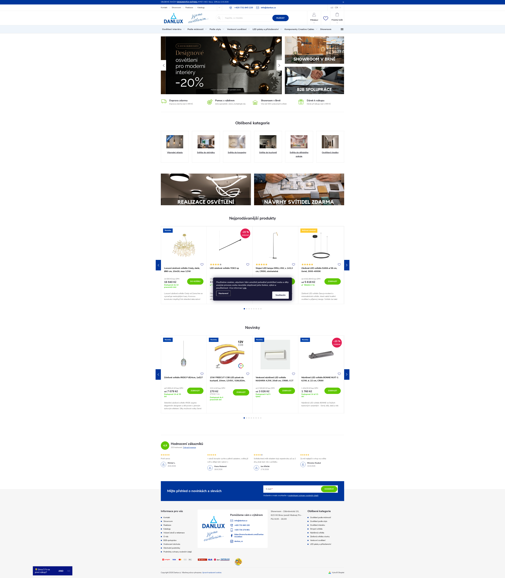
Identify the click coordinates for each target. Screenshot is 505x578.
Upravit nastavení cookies (211, 572)
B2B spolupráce (169, 540)
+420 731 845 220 (242, 525)
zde (244, 287)
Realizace (189, 7)
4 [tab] (251, 308)
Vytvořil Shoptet (338, 572)
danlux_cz (238, 541)
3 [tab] (249, 308)
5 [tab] (253, 308)
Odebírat (329, 489)
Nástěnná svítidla (317, 533)
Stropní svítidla (316, 529)
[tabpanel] (184, 265)
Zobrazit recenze (189, 447)
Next (346, 265)
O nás (165, 536)
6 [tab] (256, 308)
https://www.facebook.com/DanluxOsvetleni (248, 535)
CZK (336, 7)
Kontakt (164, 7)
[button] (163, 65)
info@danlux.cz (240, 520)
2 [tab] (246, 308)
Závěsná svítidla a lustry (320, 537)
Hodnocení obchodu (171, 544)
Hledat (280, 18)
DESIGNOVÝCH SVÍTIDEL (187, 2)
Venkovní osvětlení (317, 540)
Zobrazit (332, 281)
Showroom (176, 7)
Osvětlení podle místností (320, 518)
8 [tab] (261, 308)
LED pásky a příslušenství (320, 544)
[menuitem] (173, 29)
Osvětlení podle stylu (318, 521)
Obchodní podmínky (171, 548)
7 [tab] (258, 308)
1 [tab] (244, 308)
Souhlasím (281, 295)
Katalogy (201, 7)
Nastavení (223, 293)
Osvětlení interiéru (317, 525)
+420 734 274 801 (242, 530)
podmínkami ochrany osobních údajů (303, 495)
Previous (158, 265)
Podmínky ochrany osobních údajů (177, 552)
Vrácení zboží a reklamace (174, 532)
